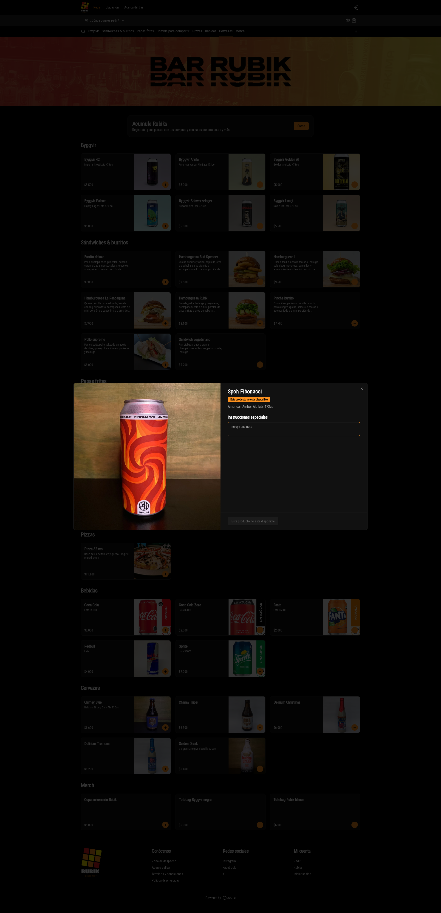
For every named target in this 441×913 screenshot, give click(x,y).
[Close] (362, 389)
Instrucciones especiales (248, 417)
